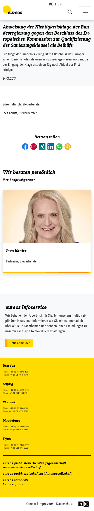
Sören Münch (12, 104)
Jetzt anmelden (20, 343)
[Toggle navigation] (85, 11)
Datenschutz (64, 504)
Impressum (46, 504)
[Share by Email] (34, 146)
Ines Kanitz (10, 113)
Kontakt (31, 504)
